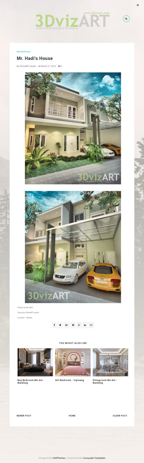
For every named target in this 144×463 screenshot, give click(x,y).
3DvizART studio (28, 66)
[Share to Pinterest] (91, 325)
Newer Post (24, 415)
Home (72, 415)
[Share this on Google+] (67, 325)
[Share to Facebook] (54, 325)
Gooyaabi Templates (94, 457)
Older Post (120, 415)
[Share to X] (60, 325)
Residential (24, 52)
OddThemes (59, 457)
